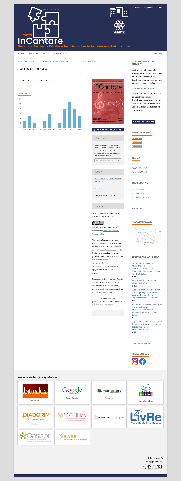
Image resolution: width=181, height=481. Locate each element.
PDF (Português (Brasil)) (108, 130)
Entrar (160, 8)
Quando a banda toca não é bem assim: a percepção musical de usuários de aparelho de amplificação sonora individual (146, 293)
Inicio (20, 62)
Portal (138, 8)
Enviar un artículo (143, 122)
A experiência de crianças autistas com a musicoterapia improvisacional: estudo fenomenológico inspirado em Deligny (147, 309)
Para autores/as (138, 193)
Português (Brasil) (139, 172)
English (135, 164)
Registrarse (149, 8)
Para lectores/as (138, 189)
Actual (21, 54)
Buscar (157, 54)
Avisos (46, 54)
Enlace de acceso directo (143, 88)
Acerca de (59, 54)
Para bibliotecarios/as (140, 197)
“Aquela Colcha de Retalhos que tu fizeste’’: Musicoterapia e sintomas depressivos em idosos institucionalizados (147, 325)
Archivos (34, 54)
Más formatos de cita (105, 160)
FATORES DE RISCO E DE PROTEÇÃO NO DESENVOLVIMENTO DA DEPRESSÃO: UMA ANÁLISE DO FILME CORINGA (146, 268)
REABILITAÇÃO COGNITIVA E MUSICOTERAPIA (145, 281)
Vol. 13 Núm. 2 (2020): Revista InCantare (54, 62)
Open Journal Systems (141, 343)
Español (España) (139, 168)
